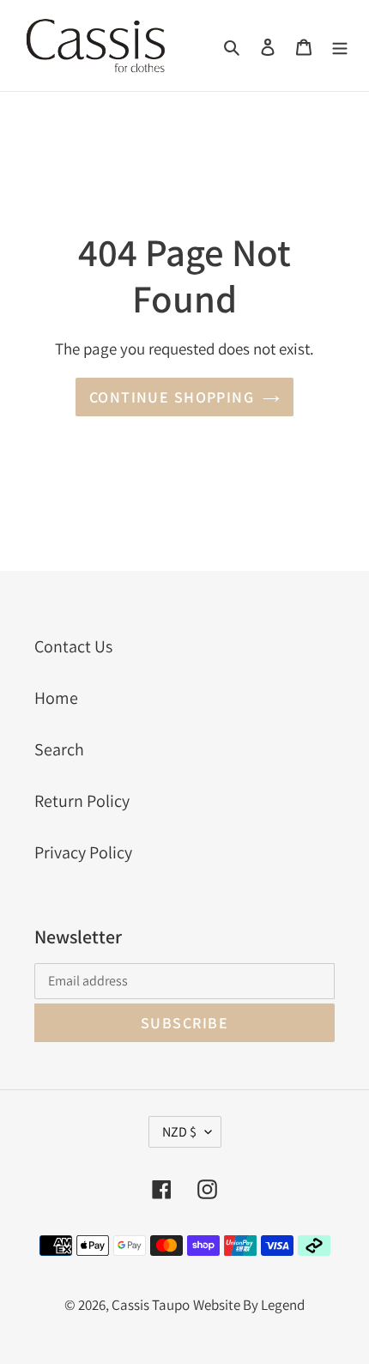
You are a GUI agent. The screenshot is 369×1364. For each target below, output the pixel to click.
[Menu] (340, 45)
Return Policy (82, 801)
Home (56, 698)
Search (59, 749)
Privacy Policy (83, 852)
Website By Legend (249, 1304)
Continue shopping (171, 397)
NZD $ (179, 1132)
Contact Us (73, 646)
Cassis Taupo (151, 1304)
